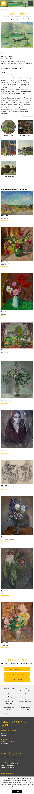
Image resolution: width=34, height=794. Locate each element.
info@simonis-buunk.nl (7, 767)
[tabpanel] (17, 35)
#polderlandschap (26, 78)
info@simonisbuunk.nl (17, 669)
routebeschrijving (17, 679)
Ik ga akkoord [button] (17, 791)
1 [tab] (9, 49)
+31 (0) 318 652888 (17, 674)
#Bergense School (26, 75)
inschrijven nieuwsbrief (8, 772)
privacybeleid (27, 787)
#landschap (16, 78)
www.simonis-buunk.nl (7, 765)
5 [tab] (19, 49)
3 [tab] (14, 49)
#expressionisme (6, 78)
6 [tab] (22, 49)
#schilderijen (15, 75)
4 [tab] (17, 49)
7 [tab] (25, 49)
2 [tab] (12, 49)
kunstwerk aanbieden (8, 774)
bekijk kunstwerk (5, 220)
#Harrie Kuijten (6, 75)
